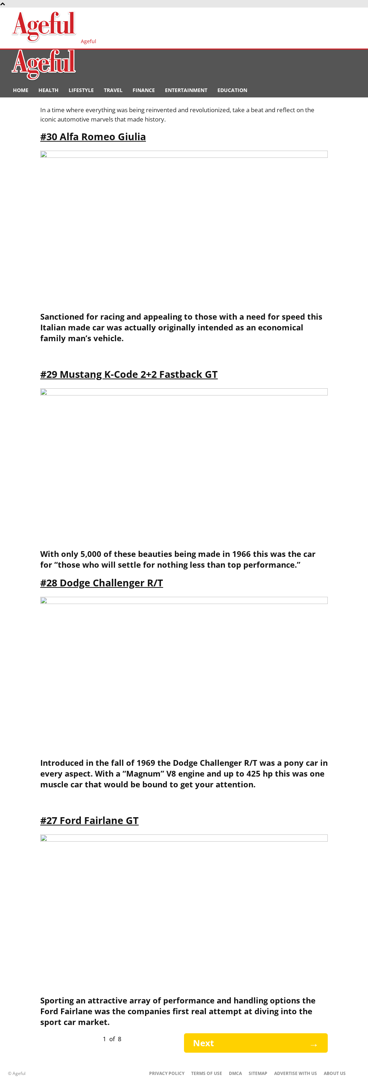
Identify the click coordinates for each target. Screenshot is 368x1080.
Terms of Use (206, 1073)
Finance (144, 90)
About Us (335, 1073)
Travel (113, 90)
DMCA (235, 1073)
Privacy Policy (166, 1073)
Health (48, 90)
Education (232, 90)
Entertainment (186, 90)
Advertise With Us (295, 1073)
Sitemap (258, 1073)
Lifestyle (81, 90)
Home (20, 90)
